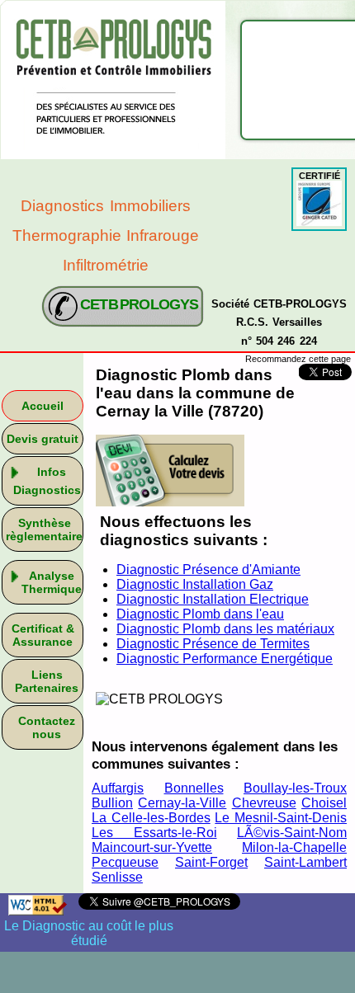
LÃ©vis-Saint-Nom (292, 833)
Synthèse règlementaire (44, 529)
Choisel (324, 803)
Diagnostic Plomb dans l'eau (200, 614)
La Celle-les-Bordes (151, 818)
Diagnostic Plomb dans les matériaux (225, 629)
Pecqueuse (125, 862)
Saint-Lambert (305, 862)
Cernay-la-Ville (182, 803)
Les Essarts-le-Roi (154, 833)
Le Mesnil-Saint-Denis (281, 818)
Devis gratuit (42, 438)
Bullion (112, 803)
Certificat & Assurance (43, 635)
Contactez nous (46, 727)
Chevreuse (264, 803)
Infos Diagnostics (47, 480)
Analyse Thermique (51, 582)
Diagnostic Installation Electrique (212, 599)
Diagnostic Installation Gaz (194, 584)
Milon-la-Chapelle (294, 847)
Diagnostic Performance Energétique (224, 659)
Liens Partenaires (46, 681)
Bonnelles (194, 788)
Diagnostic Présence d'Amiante (208, 569)
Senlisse (117, 877)
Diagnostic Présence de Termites (213, 644)
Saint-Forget (211, 862)
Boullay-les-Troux (295, 788)
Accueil (42, 405)
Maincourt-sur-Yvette (152, 847)
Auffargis (118, 788)
